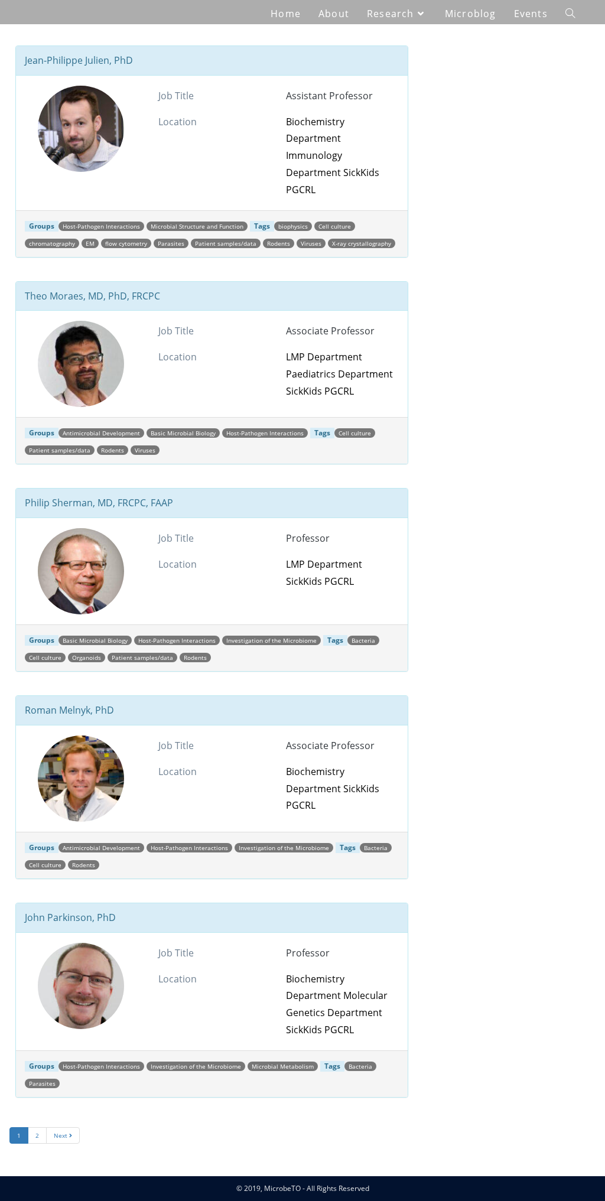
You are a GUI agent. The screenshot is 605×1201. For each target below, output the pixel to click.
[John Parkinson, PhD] (81, 986)
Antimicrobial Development (101, 433)
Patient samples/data (225, 243)
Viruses (311, 243)
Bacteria (363, 640)
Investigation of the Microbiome (271, 640)
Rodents (278, 243)
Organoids (86, 657)
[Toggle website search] (570, 14)
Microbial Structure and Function (197, 226)
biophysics (293, 226)
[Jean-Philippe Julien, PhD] (81, 128)
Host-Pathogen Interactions (101, 226)
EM (90, 243)
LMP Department (324, 356)
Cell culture (334, 226)
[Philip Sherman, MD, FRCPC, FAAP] (81, 571)
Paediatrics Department (339, 373)
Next (61, 1135)
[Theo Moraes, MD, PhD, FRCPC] (81, 364)
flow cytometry (126, 243)
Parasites (171, 243)
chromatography (52, 243)
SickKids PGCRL (320, 391)
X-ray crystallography (361, 243)
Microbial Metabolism (283, 1066)
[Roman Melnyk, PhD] (81, 778)
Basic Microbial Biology (183, 433)
